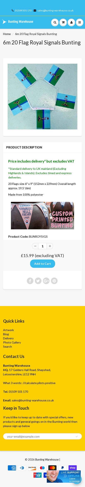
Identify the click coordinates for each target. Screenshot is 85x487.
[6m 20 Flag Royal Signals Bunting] (42, 96)
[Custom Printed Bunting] (42, 215)
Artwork (8, 330)
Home (7, 34)
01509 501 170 (23, 10)
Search (7, 346)
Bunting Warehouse (47, 459)
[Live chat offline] (64, 476)
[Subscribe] (76, 436)
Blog (6, 334)
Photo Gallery (12, 342)
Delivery (8, 338)
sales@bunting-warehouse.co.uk (55, 10)
